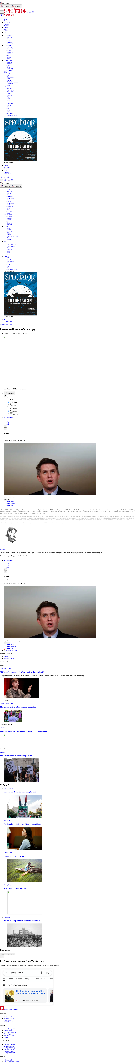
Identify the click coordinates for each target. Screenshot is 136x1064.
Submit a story (8, 1020)
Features (9, 105)
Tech (8, 40)
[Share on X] (8, 422)
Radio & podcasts (12, 82)
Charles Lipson (8, 788)
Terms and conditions (10, 1032)
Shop (5, 32)
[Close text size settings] (5, 396)
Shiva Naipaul (8, 852)
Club (5, 29)
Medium (14, 402)
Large (14, 405)
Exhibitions (10, 77)
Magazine (10, 42)
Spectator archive (9, 1049)
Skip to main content (6, 1)
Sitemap (6, 1037)
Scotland (9, 70)
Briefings (6, 26)
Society (9, 63)
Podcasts (6, 24)
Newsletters (7, 22)
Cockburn (10, 37)
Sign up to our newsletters (11, 1061)
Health (9, 100)
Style (8, 98)
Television (10, 83)
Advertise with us (9, 1018)
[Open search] (1, 178)
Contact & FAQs (9, 1017)
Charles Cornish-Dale (6, 703)
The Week (10, 103)
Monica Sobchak (9, 820)
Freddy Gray (7, 885)
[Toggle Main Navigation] (2, 12)
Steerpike (2, 549)
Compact (14, 408)
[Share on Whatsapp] (8, 424)
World (9, 65)
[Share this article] (5, 426)
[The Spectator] (15, 12)
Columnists (10, 107)
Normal (14, 411)
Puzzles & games (12, 115)
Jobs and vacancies (9, 1035)
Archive (6, 31)
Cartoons (10, 113)
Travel (9, 93)
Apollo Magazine (9, 1046)
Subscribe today (8, 1060)
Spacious (15, 414)
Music (9, 80)
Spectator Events (9, 1051)
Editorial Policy (8, 1022)
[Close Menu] (1, 180)
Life (5, 87)
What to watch (11, 90)
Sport (9, 97)
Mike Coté (7, 917)
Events (6, 27)
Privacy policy (8, 1030)
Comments (9, 417)
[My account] (33, 12)
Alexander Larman (5, 668)
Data (8, 67)
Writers (6, 21)
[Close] (2, 956)
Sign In (29, 12)
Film (8, 78)
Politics (9, 35)
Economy (10, 68)
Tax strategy (7, 1034)
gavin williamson (9, 658)
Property (9, 95)
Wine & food (11, 92)
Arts (8, 73)
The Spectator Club (9, 1052)
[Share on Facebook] (8, 420)
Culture (9, 39)
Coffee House (8, 60)
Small (13, 399)
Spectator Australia (9, 1044)
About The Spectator (10, 1029)
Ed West (2, 752)
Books (9, 75)
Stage (9, 85)
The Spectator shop (9, 1048)
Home (5, 19)
